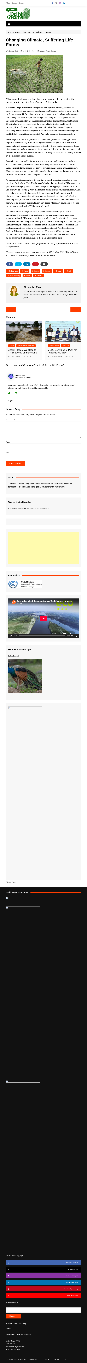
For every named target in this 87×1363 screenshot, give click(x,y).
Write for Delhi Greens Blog (16, 1323)
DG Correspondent (56, 357)
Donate (14, 3)
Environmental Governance (26, 345)
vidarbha (39, 276)
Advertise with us (12, 1302)
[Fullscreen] (76, 636)
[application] (43, 618)
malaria (28, 276)
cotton (25, 271)
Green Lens (65, 345)
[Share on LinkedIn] (26, 264)
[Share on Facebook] (9, 264)
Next (74, 310)
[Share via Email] (44, 264)
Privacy (56, 1359)
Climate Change (51, 51)
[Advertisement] (43, 548)
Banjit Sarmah (15, 357)
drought (58, 271)
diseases (47, 271)
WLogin (48, 1359)
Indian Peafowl (13, 656)
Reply (10, 400)
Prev (12, 310)
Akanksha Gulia (13, 51)
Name (9, 442)
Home (10, 32)
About (8, 3)
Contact (21, 3)
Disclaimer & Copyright (14, 1255)
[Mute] (72, 636)
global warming (14, 276)
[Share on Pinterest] (35, 264)
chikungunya (13, 271)
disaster (36, 271)
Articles (17, 32)
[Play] (11, 636)
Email (9, 452)
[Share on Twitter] (18, 264)
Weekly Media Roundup (19, 502)
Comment (10, 419)
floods (69, 271)
